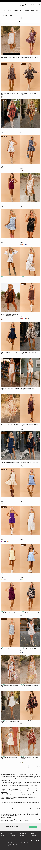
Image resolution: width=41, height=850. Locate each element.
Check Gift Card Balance (24, 842)
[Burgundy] (26, 244)
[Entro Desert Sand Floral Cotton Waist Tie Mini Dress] (30, 113)
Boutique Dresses (6, 13)
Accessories (27, 10)
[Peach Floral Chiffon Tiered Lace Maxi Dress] (30, 669)
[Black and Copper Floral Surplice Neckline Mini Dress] (30, 705)
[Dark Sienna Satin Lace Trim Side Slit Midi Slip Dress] (30, 408)
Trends (32, 10)
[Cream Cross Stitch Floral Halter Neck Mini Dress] (10, 741)
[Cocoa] (1, 319)
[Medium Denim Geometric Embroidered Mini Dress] (10, 223)
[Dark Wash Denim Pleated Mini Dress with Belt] (10, 336)
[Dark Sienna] (21, 429)
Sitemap (32, 837)
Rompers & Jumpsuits (34, 8)
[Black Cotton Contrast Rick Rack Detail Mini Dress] (30, 223)
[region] (20, 1)
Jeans (4, 10)
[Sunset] (26, 318)
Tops (22, 8)
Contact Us (22, 835)
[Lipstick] (24, 244)
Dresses (26, 8)
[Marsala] (21, 762)
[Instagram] (35, 840)
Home (2, 13)
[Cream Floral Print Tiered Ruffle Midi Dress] (10, 408)
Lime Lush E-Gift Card (23, 840)
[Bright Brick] (22, 244)
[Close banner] (39, 1)
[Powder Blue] (21, 579)
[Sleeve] (31, 17)
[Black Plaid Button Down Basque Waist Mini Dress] (30, 336)
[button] (30, 54)
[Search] (36, 4)
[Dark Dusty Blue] (3, 97)
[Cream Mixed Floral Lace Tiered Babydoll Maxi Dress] (30, 520)
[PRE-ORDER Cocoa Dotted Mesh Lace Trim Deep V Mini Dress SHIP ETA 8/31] (10, 297)
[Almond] (22, 466)
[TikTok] (37, 840)
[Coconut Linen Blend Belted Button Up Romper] (30, 372)
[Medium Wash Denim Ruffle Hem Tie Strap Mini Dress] (30, 482)
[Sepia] (1, 97)
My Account (3, 835)
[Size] (10, 17)
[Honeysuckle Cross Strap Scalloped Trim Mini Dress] (10, 558)
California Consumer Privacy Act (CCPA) (12, 845)
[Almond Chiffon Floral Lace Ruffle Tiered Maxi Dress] (10, 372)
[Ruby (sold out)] (24, 579)
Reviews (21, 837)
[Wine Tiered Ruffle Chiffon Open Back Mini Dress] (10, 596)
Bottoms (9, 10)
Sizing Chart (10, 837)
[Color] (20, 17)
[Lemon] (22, 579)
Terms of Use (10, 840)
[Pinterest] (39, 840)
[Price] (15, 17)
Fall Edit (17, 8)
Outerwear (15, 10)
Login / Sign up (31, 4)
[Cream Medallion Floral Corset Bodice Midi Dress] (30, 187)
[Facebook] (32, 840)
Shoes (21, 10)
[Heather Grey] (5, 579)
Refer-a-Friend (33, 835)
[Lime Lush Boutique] (20, 5)
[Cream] (3, 319)
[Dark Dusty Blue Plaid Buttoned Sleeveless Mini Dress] (30, 149)
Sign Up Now (33, 826)
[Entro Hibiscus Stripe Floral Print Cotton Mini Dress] (30, 40)
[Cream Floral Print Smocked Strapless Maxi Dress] (10, 669)
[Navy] (25, 244)
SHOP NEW (27, 1)
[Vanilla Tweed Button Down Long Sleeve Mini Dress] (10, 705)
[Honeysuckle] (1, 579)
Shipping (2, 840)
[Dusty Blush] (4, 579)
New (12, 8)
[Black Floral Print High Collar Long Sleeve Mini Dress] (30, 596)
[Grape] (24, 318)
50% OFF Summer (5, 8)
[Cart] (39, 4)
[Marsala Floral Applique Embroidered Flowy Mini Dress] (30, 741)
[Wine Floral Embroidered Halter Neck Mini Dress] (10, 187)
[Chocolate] (21, 318)
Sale (37, 10)
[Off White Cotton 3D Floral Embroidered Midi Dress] (30, 261)
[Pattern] (26, 17)
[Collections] (6, 17)
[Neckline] (37, 17)
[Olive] (22, 762)
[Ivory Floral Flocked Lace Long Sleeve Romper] (10, 261)
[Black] (21, 244)
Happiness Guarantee (11, 835)
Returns (2, 837)
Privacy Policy (10, 842)
